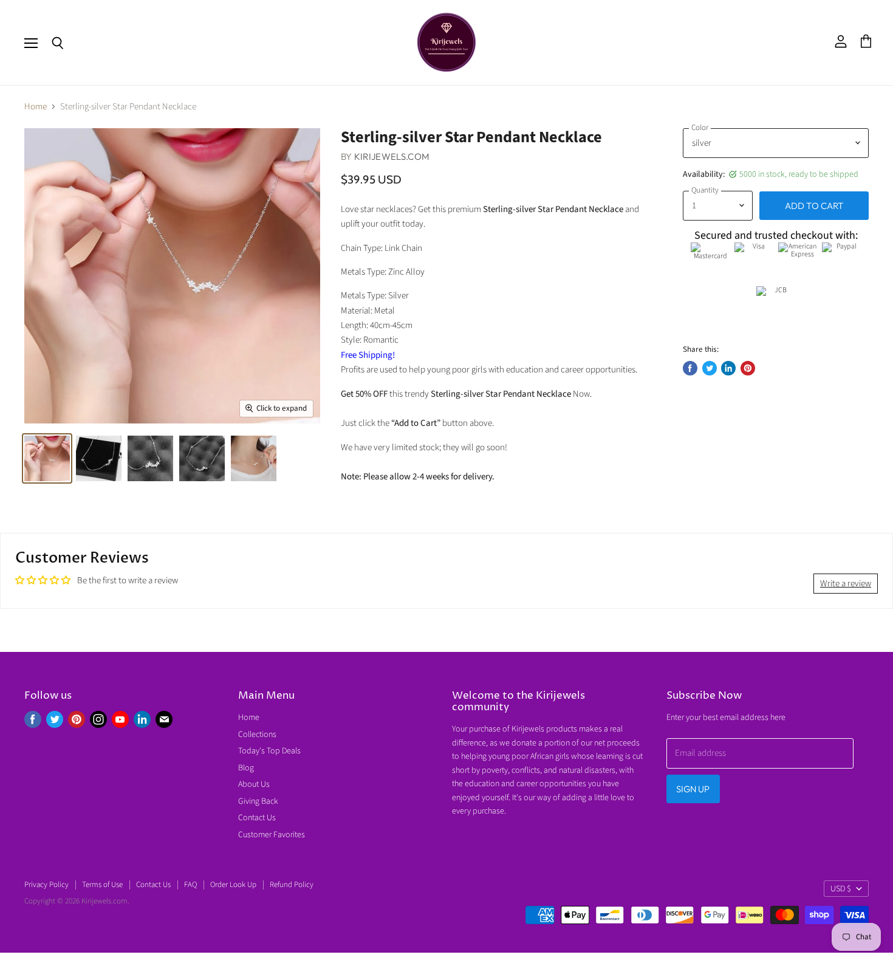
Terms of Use (102, 884)
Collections (257, 734)
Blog (246, 768)
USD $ (840, 889)
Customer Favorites (271, 835)
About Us (254, 784)
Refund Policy (291, 884)
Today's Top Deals (269, 751)
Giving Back (258, 801)
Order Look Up (233, 884)
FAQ (190, 884)
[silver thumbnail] (47, 458)
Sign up (693, 789)
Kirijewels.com (391, 156)
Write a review (845, 583)
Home (35, 106)
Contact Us (257, 818)
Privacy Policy (46, 884)
